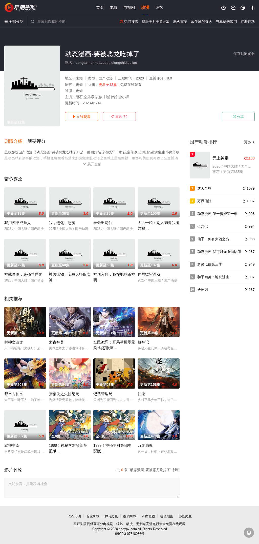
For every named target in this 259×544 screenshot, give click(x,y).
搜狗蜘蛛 (129, 516)
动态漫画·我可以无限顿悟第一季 (222, 252)
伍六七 (202, 226)
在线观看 (81, 117)
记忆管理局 (102, 394)
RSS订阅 (74, 516)
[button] (16, 141)
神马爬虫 (111, 516)
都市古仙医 (13, 394)
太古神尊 (56, 342)
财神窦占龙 (13, 342)
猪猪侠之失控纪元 (64, 394)
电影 (113, 7)
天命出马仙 (102, 222)
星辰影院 (80, 524)
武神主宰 (11, 445)
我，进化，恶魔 (62, 222)
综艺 (159, 7)
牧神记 (143, 342)
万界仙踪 (204, 201)
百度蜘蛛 (92, 516)
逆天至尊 (204, 188)
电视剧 (129, 7)
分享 (238, 117)
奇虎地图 (148, 516)
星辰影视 (20, 7)
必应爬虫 (185, 516)
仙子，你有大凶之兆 (213, 239)
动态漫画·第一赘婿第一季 (217, 214)
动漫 (145, 7)
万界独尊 (145, 445)
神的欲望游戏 (149, 274)
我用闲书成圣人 (17, 222)
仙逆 (141, 394)
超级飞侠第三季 (209, 264)
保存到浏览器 (244, 54)
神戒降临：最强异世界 (23, 274)
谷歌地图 (166, 516)
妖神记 (202, 290)
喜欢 (119, 117)
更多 (249, 142)
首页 (100, 7)
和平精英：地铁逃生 (213, 277)
